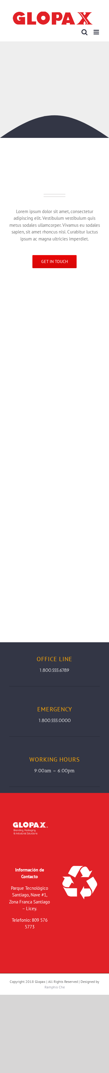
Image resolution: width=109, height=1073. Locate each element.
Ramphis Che (55, 987)
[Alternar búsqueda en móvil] (84, 32)
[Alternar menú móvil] (97, 32)
